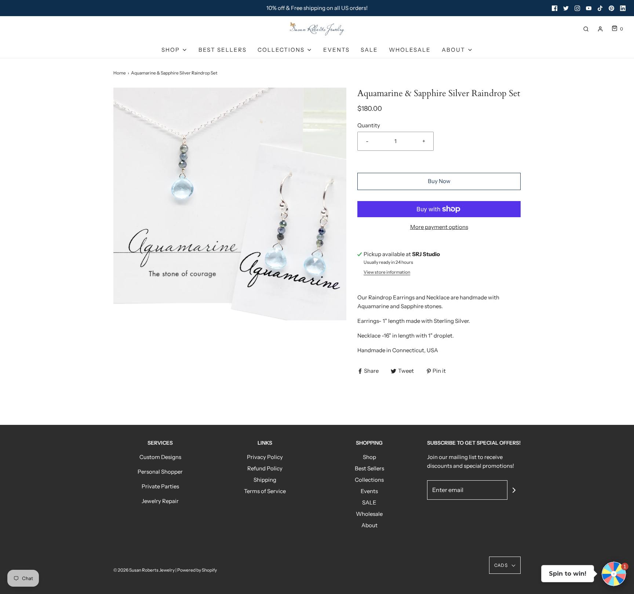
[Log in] (600, 29)
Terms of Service (265, 491)
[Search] (586, 29)
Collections (369, 479)
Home (119, 73)
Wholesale (410, 49)
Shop (369, 456)
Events (336, 49)
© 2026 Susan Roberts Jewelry (144, 570)
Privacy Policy (265, 456)
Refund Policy (265, 468)
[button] (505, 565)
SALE (369, 49)
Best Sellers (222, 49)
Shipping (265, 479)
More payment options (439, 226)
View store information (387, 272)
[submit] (514, 490)
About (369, 525)
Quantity (368, 125)
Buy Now (439, 181)
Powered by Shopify (197, 570)
